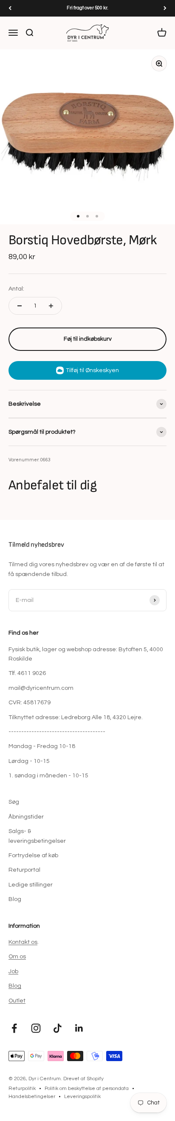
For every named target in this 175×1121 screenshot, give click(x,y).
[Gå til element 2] (87, 216)
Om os (17, 957)
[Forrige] (9, 8)
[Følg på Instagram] (36, 1028)
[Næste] (165, 8)
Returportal (24, 870)
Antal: (16, 289)
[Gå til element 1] (78, 216)
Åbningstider (26, 817)
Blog (14, 899)
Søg (13, 802)
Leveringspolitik (82, 1096)
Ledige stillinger (30, 885)
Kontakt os (22, 942)
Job (13, 971)
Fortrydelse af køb (33, 855)
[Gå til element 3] (97, 216)
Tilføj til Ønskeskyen (92, 370)
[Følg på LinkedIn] (79, 1028)
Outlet (16, 1001)
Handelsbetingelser (31, 1096)
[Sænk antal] (19, 305)
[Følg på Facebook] (14, 1028)
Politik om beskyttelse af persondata (87, 1088)
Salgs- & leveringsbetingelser (37, 836)
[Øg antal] (51, 305)
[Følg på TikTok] (57, 1028)
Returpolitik (22, 1088)
